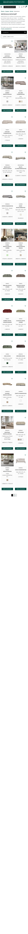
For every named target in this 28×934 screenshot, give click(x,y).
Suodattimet (5, 32)
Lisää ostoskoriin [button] (20, 145)
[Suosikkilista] (23, 7)
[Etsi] (19, 7)
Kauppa (7, 11)
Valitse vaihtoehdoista (7, 71)
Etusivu (2, 11)
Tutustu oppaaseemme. (6, 28)
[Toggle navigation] (2, 7)
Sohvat (11, 11)
